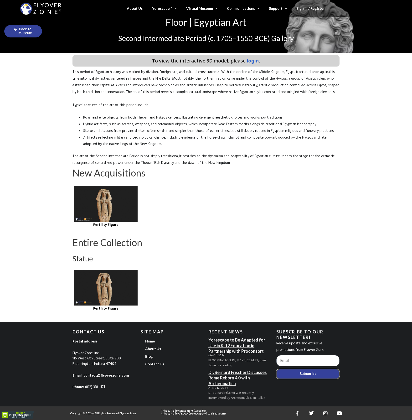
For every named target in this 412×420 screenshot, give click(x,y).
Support (276, 8)
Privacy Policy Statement (177, 410)
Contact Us (154, 364)
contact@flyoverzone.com (106, 376)
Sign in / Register (311, 8)
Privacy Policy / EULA (174, 413)
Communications (241, 8)
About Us (135, 8)
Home (150, 341)
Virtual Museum (199, 8)
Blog (149, 356)
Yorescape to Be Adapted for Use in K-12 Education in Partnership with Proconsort (236, 345)
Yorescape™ (162, 8)
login (253, 60)
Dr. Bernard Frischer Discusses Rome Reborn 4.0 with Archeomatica (237, 378)
